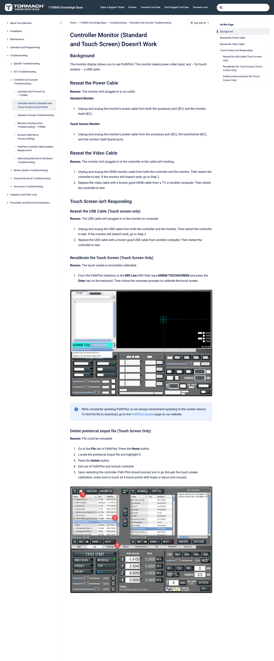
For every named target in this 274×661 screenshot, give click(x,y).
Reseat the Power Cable (232, 37)
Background (226, 31)
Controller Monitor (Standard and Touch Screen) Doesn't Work (35, 105)
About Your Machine (21, 23)
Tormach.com (200, 7)
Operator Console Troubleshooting (36, 115)
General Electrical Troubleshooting (32, 178)
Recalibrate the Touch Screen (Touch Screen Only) (242, 68)
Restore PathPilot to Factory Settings (28, 137)
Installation (16, 31)
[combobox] (243, 7)
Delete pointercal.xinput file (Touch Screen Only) (241, 78)
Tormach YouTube (150, 7)
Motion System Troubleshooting (31, 170)
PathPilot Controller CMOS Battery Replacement (35, 148)
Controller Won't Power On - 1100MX (31, 93)
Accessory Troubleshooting (28, 186)
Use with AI (200, 22)
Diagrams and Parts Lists (23, 194)
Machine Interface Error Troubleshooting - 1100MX (32, 125)
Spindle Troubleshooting (27, 63)
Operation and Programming (25, 47)
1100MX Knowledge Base (65, 7)
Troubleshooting (18, 55)
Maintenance (17, 39)
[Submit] (221, 8)
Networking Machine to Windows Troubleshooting (35, 160)
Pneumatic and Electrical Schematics (30, 202)
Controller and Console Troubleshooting (26, 82)
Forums (132, 7)
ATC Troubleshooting (25, 71)
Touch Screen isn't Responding (236, 50)
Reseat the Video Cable (232, 44)
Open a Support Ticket (112, 7)
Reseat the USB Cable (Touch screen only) (242, 58)
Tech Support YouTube (176, 7)
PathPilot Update (142, 414)
